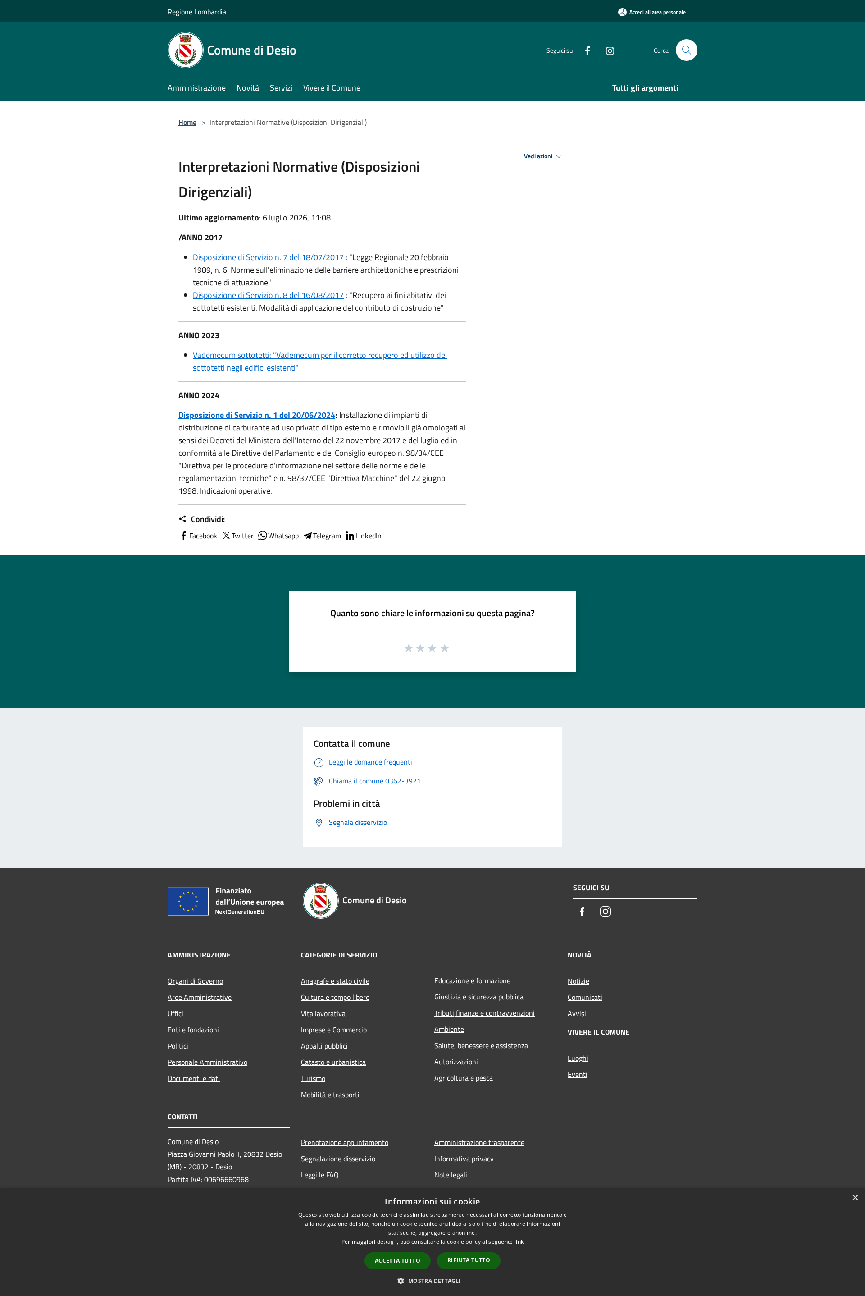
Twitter (243, 535)
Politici (178, 1045)
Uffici (175, 1013)
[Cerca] (686, 50)
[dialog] (432, 1242)
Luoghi (578, 1058)
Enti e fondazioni (193, 1029)
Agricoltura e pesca (463, 1077)
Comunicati (585, 997)
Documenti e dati (194, 1078)
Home (187, 122)
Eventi (577, 1074)
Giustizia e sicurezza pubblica (479, 996)
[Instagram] (606, 50)
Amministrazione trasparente (479, 1142)
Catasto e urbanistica (333, 1062)
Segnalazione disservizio (338, 1158)
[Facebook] (584, 50)
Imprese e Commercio (334, 1029)
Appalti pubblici (324, 1045)
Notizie (578, 980)
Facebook (203, 535)
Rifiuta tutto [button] (468, 1260)
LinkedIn (368, 535)
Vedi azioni (539, 156)
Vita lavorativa (323, 1013)
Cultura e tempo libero (335, 997)
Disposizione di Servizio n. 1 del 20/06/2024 (256, 415)
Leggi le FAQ (320, 1174)
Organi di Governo (195, 980)
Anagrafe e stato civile (335, 980)
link (519, 1242)
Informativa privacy (464, 1158)
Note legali (450, 1174)
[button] (432, 1280)
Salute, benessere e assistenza (481, 1045)
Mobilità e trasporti (330, 1094)
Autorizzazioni (456, 1061)
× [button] (854, 1198)
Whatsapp (283, 535)
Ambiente (449, 1029)
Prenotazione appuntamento (344, 1142)
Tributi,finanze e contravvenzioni (484, 1012)
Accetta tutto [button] (397, 1260)
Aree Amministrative (200, 997)
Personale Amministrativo (207, 1062)
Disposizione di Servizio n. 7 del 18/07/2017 (268, 257)
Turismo (313, 1078)
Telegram (327, 535)
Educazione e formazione (472, 980)
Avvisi (577, 1013)
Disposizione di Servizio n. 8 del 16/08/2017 (268, 295)
